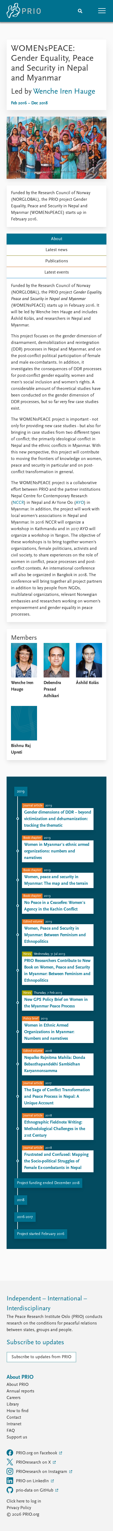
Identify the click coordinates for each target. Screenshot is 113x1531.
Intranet (14, 1424)
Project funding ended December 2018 (48, 1183)
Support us (17, 1437)
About (56, 239)
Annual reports (20, 1391)
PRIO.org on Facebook (37, 1453)
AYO (80, 503)
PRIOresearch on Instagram (42, 1472)
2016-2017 (25, 1217)
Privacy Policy (19, 1508)
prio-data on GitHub (35, 1490)
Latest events (56, 272)
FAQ (11, 1431)
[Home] (24, 11)
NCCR (18, 503)
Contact (14, 1417)
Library (13, 1404)
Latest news (56, 250)
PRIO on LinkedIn (33, 1481)
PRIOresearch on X (34, 1462)
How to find (18, 1411)
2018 (20, 1200)
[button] (102, 11)
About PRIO (18, 1385)
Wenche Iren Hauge (64, 92)
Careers (14, 1398)
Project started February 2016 (40, 1234)
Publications (56, 261)
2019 (21, 791)
